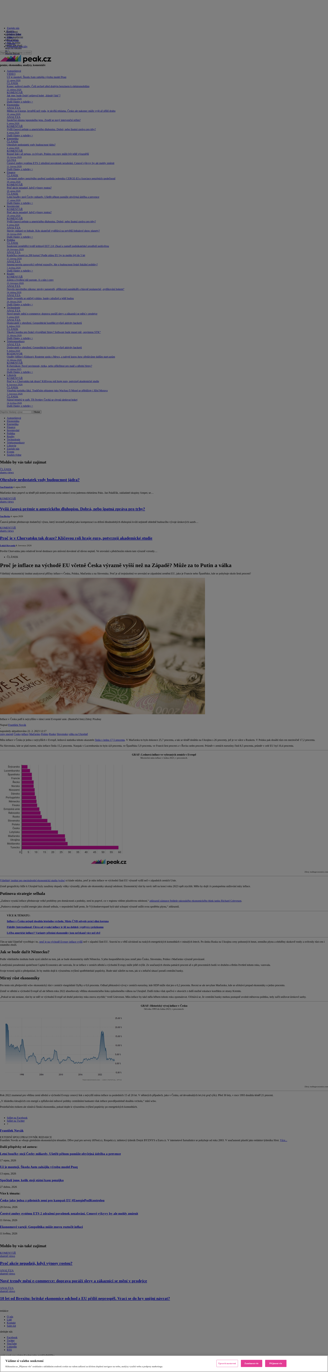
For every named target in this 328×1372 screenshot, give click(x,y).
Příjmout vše (275, 1363)
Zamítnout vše (251, 1363)
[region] (164, 1363)
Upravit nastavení (227, 1363)
